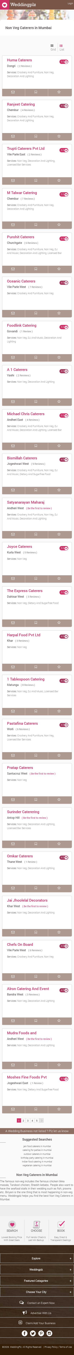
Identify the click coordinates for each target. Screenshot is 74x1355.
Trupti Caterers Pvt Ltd (26, 148)
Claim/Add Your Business (41, 1323)
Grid (53, 49)
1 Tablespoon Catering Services (26, 682)
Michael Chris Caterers (26, 413)
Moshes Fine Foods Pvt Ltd (27, 1080)
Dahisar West (15, 596)
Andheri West (15, 508)
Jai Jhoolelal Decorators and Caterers (27, 903)
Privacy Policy (51, 1346)
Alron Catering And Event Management (28, 991)
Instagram (49, 1333)
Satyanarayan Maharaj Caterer (26, 505)
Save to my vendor (36, 92)
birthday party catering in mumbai (37, 1157)
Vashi (10, 375)
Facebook (24, 1333)
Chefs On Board (20, 944)
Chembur (12, 110)
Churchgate (14, 243)
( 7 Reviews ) (28, 198)
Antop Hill (13, 817)
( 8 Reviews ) (28, 685)
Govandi (12, 331)
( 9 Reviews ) (38, 464)
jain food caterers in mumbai (37, 1146)
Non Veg (22, 558)
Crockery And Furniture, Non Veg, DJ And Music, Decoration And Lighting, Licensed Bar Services (34, 253)
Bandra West (15, 994)
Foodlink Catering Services (21, 328)
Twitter (33, 1333)
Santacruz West (17, 773)
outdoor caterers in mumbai (37, 1153)
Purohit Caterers (20, 236)
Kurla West (14, 552)
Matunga (13, 685)
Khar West (13, 906)
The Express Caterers (25, 590)
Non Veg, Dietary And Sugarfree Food (38, 603)
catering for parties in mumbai (37, 1150)
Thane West (14, 862)
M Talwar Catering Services (22, 195)
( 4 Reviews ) (28, 110)
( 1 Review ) (26, 331)
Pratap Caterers (20, 767)
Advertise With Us (41, 1313)
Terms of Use (65, 1346)
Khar (10, 640)
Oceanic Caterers (21, 281)
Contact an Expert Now (41, 1303)
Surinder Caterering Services (23, 814)
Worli (10, 729)
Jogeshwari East (17, 1083)
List (62, 49)
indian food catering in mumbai (37, 1161)
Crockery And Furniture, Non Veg (35, 293)
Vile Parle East (16, 154)
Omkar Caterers (20, 855)
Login (70, 3)
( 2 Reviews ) (25, 66)
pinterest (41, 1333)
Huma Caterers (19, 59)
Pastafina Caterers (22, 723)
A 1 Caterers (17, 369)
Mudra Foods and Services (21, 1035)
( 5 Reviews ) (30, 552)
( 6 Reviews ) (31, 243)
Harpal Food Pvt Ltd (23, 634)
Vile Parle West (16, 287)
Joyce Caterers (19, 546)
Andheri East (15, 419)
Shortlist (59, 92)
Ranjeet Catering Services (21, 107)
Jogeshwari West (18, 464)
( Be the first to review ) (39, 508)
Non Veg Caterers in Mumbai (37, 1175)
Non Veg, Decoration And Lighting (36, 381)
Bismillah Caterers (22, 457)
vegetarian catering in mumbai (37, 1165)
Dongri (11, 66)
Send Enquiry (13, 92)
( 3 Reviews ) (33, 596)
